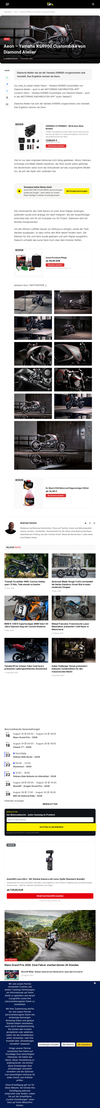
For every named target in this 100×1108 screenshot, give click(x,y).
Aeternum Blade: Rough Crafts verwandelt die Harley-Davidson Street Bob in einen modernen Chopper (72, 584)
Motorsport (11, 960)
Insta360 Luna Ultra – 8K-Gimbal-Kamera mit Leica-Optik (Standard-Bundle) (46, 879)
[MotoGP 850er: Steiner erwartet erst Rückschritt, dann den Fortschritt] (12, 975)
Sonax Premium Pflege (56, 258)
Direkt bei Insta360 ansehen (50, 896)
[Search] (93, 4)
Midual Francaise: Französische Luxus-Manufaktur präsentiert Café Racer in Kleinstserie (71, 627)
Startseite (7, 12)
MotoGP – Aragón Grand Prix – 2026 (31, 786)
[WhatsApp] (7, 77)
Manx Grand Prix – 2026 (25, 737)
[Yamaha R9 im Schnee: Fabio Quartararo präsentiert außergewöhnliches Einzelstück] (26, 650)
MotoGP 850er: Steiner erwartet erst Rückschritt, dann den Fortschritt (52, 972)
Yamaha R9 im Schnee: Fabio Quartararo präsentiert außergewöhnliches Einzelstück (25, 667)
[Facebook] (7, 84)
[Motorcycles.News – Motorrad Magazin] (50, 4)
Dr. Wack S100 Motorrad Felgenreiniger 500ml (67, 488)
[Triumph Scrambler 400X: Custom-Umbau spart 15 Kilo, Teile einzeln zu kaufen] (26, 565)
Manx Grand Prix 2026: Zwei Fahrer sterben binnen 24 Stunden (42, 965)
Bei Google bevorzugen (77, 191)
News (7, 39)
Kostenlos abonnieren (51, 827)
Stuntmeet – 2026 (22, 766)
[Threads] (7, 97)
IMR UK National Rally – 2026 (27, 796)
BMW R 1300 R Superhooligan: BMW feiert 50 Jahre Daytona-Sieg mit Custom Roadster (26, 625)
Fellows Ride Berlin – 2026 (26, 757)
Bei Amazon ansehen (56, 495)
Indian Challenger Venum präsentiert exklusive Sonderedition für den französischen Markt (69, 669)
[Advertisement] (24, 705)
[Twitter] (7, 90)
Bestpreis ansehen (55, 265)
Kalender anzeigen (14, 800)
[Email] (7, 104)
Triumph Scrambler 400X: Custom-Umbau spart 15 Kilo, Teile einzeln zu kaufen (24, 583)
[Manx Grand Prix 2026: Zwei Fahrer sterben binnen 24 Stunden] (50, 935)
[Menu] (7, 4)
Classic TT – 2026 (22, 747)
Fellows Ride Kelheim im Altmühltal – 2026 (34, 776)
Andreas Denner (12, 59)
